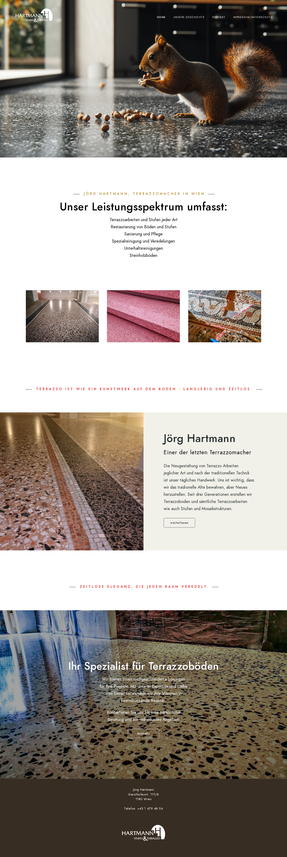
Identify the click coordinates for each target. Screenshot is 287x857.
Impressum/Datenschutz (253, 17)
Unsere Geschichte (189, 17)
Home (161, 17)
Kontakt (218, 17)
